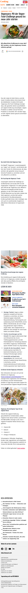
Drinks (17, 5)
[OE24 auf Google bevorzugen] (22, 51)
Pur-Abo (3, 569)
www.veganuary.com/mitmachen (11, 377)
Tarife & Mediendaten (6, 583)
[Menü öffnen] (26, 5)
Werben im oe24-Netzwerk (7, 566)
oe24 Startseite (4, 558)
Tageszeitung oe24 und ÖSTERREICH (10, 576)
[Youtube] (10, 549)
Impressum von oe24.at (6, 571)
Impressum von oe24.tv (6, 572)
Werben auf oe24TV (5, 568)
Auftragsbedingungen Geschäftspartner (10, 581)
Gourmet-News (10, 5)
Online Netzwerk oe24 (6, 553)
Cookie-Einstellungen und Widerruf (9, 564)
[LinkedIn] (14, 549)
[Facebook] (2, 549)
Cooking (9, 7)
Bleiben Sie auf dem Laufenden (8, 544)
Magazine (5, 7)
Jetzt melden (21, 448)
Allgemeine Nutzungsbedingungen (9, 559)
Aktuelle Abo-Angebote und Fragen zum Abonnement (13, 584)
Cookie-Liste (4, 563)
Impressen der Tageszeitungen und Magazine (11, 586)
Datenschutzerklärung (6, 561)
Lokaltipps (24, 5)
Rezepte (3, 5)
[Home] (1, 7)
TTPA (2, 588)
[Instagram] (6, 549)
